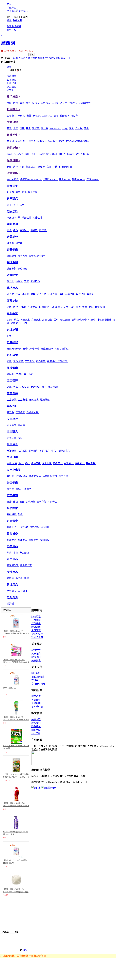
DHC (28, 154)
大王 (70, 58)
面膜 (9, 103)
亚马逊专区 (22, 956)
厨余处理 (63, 476)
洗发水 (10, 281)
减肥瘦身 (12, 256)
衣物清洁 (69, 463)
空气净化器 (22, 476)
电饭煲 (10, 476)
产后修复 (20, 412)
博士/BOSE (65, 179)
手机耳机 (46, 527)
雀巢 (29, 115)
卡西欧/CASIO (50, 179)
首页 (9, 4)
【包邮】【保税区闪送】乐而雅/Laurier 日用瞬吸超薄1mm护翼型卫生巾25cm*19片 (16, 661)
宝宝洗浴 (23, 399)
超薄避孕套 (13, 565)
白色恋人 (23, 58)
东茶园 (10, 141)
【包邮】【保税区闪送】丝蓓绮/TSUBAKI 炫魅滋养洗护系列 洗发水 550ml (16, 804)
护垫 (9, 336)
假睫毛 (92, 320)
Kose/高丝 (19, 154)
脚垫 (9, 501)
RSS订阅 (35, 733)
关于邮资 (36, 653)
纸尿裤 (10, 374)
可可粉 (43, 230)
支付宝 (34, 680)
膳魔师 (59, 58)
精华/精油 (100, 307)
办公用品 (12, 546)
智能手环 (12, 540)
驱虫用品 (91, 463)
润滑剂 (10, 603)
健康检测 (34, 540)
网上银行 (36, 673)
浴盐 (33, 294)
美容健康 (12, 482)
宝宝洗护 (12, 393)
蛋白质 (19, 243)
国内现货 (11, 76)
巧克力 (74, 115)
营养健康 (12, 249)
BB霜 (10, 320)
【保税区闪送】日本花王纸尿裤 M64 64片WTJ (15, 861)
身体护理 (81, 294)
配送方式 (36, 650)
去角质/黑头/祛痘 (59, 307)
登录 (9, 20)
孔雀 (22, 167)
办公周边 (24, 553)
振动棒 (19, 578)
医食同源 (42, 141)
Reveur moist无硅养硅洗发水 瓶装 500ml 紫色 (15, 833)
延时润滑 (12, 597)
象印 (40, 58)
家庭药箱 (23, 268)
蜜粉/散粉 (16, 323)
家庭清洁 (80, 463)
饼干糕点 (12, 198)
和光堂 (36, 128)
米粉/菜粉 (18, 361)
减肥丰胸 (12, 268)
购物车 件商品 (14, 26)
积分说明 (36, 627)
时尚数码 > (13, 173)
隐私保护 (36, 726)
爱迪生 (79, 128)
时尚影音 (12, 520)
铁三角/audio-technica (31, 179)
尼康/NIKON (78, 179)
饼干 (9, 205)
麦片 (9, 230)
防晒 (72, 307)
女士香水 (36, 320)
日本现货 (11, 80)
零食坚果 (12, 185)
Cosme (55, 103)
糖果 (18, 192)
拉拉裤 (19, 374)
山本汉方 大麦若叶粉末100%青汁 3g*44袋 (16, 747)
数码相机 (12, 514)
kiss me (71, 154)
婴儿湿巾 (29, 374)
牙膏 (25, 348)
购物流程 (36, 616)
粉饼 (25, 323)
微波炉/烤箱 (35, 476)
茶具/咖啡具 (64, 450)
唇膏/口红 (47, 320)
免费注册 (17, 20)
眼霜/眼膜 (44, 307)
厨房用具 (12, 444)
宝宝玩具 (12, 431)
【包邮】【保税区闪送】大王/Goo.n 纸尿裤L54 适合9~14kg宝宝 (16, 632)
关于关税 (36, 660)
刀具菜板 (23, 450)
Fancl (10, 154)
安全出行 (12, 418)
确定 (25, 950)
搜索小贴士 (37, 634)
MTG (46, 58)
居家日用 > (13, 160)
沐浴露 (10, 294)
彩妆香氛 (12, 313)
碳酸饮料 (27, 217)
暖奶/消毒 (36, 387)
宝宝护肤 (12, 399)
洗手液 (25, 294)
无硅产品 (35, 281)
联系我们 (36, 723)
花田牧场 (65, 115)
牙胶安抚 (24, 387)
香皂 (18, 294)
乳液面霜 (33, 307)
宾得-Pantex (92, 179)
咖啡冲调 (12, 224)
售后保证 (36, 700)
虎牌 (15, 167)
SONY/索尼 (13, 179)
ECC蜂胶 (11, 87)
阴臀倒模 (12, 591)
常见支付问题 (38, 683)
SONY (52, 58)
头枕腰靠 (31, 501)
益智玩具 (12, 438)
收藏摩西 (11, 7)
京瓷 (49, 167)
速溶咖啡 (24, 230)
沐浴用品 (12, 287)
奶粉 (15, 230)
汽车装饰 (12, 495)
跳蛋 (26, 578)
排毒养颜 (23, 256)
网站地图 (36, 730)
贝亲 (22, 128)
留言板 (10, 90)
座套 (22, 501)
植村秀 (62, 154)
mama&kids (55, 128)
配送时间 (36, 657)
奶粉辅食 (12, 355)
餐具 (44, 387)
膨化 (24, 192)
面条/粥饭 (41, 361)
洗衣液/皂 (34, 399)
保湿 (84, 307)
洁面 (9, 307)
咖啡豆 (34, 230)
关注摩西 (11, 11)
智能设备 (12, 533)
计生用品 (12, 559)
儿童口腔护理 (62, 348)
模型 (20, 438)
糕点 (22, 205)
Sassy (65, 128)
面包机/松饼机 (50, 476)
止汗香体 (53, 294)
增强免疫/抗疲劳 (37, 256)
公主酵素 (31, 141)
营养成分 (12, 236)
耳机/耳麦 (12, 527)
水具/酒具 (45, 450)
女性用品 (12, 571)
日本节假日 (37, 706)
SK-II (35, 154)
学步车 (21, 425)
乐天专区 (10, 956)
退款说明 (36, 703)
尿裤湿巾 (12, 367)
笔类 (9, 553)
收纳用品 (36, 463)
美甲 (56, 320)
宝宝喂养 (12, 380)
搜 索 (31, 54)
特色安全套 (26, 565)
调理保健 (12, 262)
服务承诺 (36, 696)
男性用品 (12, 584)
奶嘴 (15, 387)
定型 (26, 281)
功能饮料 (38, 217)
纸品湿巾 (58, 463)
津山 (86, 128)
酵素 (15, 58)
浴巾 (27, 463)
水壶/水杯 (53, 387)
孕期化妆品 (32, 412)
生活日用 (12, 457)
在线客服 (11, 30)
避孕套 (63, 103)
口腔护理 (12, 342)
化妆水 (23, 307)
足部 (61, 294)
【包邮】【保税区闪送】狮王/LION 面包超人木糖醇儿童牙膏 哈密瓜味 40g (16, 718)
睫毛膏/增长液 (104, 320)
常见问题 (36, 630)
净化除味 (47, 463)
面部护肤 (12, 300)
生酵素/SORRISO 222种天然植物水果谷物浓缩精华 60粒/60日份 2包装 (16, 775)
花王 (65, 58)
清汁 (22, 103)
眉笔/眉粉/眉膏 (79, 320)
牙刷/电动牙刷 (14, 348)
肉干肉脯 (33, 192)
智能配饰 (45, 540)
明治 (56, 115)
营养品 (10, 412)
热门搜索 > (13, 96)
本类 (15, 553)
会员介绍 (36, 620)
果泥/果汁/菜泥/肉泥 (57, 361)
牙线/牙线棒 (47, 348)
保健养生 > (13, 134)
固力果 (44, 128)
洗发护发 (12, 275)
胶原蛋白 (33, 58)
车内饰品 (53, 501)
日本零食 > (13, 109)
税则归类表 (37, 637)
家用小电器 (14, 469)
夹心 (15, 205)
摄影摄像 (12, 508)
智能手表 (23, 540)
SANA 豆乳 (45, 154)
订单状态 (36, 623)
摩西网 (8, 43)
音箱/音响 (23, 527)
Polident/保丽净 (67, 167)
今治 (55, 167)
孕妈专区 (12, 406)
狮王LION (31, 167)
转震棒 (10, 578)
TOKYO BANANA (42, 115)
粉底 (16, 320)
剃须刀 (19, 489)
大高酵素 (20, 141)
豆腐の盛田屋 (83, 154)
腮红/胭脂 (65, 320)
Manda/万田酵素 (56, 141)
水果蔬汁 (12, 217)
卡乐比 (21, 115)
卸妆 (78, 307)
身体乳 (90, 294)
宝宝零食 (30, 361)
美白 (91, 307)
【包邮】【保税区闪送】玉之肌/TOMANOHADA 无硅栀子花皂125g (15, 890)
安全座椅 (12, 425)
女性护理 (12, 329)
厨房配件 (34, 450)
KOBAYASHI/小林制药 (78, 141)
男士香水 (25, 320)
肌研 (54, 154)
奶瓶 (9, 387)
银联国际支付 (38, 677)
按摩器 (28, 489)
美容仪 (10, 489)
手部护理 (70, 294)
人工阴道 (23, 591)
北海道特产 (85, 103)
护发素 (19, 281)
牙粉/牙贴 (34, 348)
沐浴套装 (42, 294)
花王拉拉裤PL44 (9, 688)
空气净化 (42, 501)
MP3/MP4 (35, 527)
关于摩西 (36, 719)
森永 (28, 128)
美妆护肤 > (13, 147)
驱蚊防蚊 (45, 399)
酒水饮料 (12, 211)
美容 (28, 103)
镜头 (20, 514)
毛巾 (21, 463)
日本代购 (11, 83)
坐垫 (15, 501)
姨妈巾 (36, 103)
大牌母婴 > (13, 122)
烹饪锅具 (12, 450)
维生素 (10, 243)
